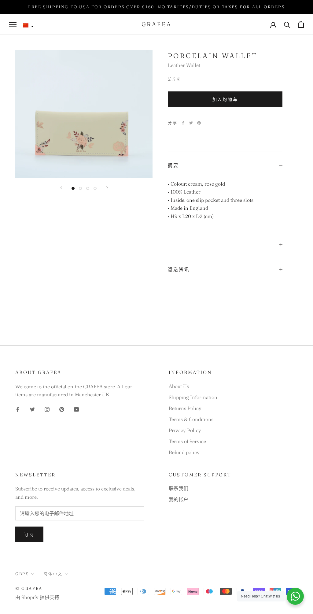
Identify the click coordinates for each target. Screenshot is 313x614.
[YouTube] (76, 408)
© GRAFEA (28, 588)
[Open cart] (301, 24)
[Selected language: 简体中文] (28, 25)
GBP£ (22, 573)
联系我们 (178, 488)
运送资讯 (179, 269)
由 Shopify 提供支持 (37, 597)
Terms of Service (187, 441)
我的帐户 (178, 499)
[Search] (287, 24)
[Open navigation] (13, 24)
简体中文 (52, 573)
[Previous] (61, 188)
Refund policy (184, 452)
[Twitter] (191, 123)
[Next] (107, 188)
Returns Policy (185, 408)
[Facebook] (183, 123)
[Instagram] (47, 408)
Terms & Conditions (191, 419)
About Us (179, 386)
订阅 (29, 534)
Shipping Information (193, 397)
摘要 (173, 165)
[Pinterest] (199, 123)
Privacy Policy (185, 430)
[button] (28, 25)
